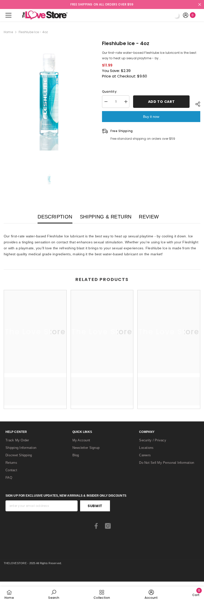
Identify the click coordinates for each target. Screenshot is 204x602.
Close (200, 4)
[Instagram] (108, 526)
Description (55, 216)
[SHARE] (195, 104)
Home (8, 32)
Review (149, 216)
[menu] (8, 15)
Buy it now (151, 117)
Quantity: (109, 91)
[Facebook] (96, 526)
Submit (95, 505)
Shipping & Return (106, 216)
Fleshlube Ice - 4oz (125, 43)
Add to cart (161, 101)
